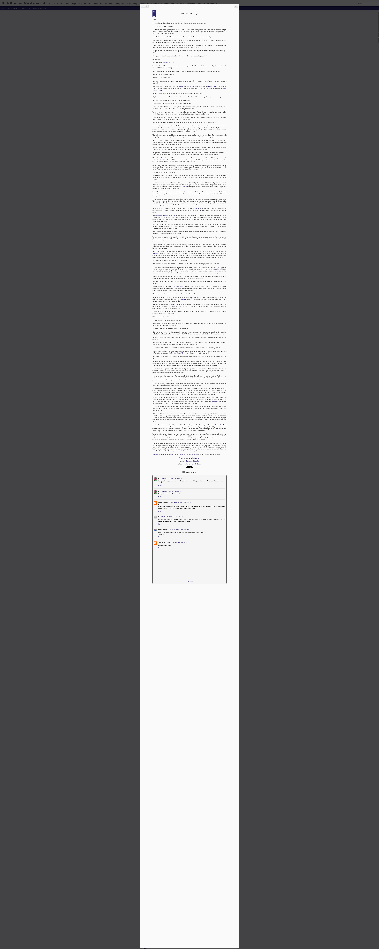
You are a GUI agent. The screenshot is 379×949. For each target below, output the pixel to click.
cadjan (217, 269)
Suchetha (197, 458)
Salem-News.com (163, 502)
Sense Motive (165, 62)
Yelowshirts (215, 401)
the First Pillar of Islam (164, 160)
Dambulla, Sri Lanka (192, 461)
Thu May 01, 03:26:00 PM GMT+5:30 (176, 542)
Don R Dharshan (163, 529)
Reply (159, 485)
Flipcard (9, 8)
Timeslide (43, 8)
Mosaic (23, 8)
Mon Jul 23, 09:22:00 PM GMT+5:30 (179, 529)
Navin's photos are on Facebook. (162, 454)
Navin (174, 23)
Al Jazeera (183, 187)
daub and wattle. (179, 287)
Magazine (16, 8)
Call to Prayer (212, 86)
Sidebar (29, 8)
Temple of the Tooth (196, 86)
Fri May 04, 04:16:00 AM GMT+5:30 (172, 516)
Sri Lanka (198, 464)
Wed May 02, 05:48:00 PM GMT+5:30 (180, 502)
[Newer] (143, 6)
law (190, 464)
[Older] (147, 6)
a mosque (180, 86)
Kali (180, 306)
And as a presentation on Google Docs (186, 454)
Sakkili (184, 299)
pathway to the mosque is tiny (164, 215)
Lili (159, 478)
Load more (190, 581)
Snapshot (36, 8)
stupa (172, 334)
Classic (3, 8)
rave (193, 464)
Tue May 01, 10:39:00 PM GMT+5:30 (171, 478)
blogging (185, 464)
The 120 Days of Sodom (178, 353)
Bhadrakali (172, 304)
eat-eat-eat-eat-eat (217, 425)
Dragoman (198, 208)
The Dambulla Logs (189, 13)
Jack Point (161, 542)
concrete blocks (199, 297)
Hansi (160, 516)
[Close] (236, 6)
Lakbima (155, 253)
